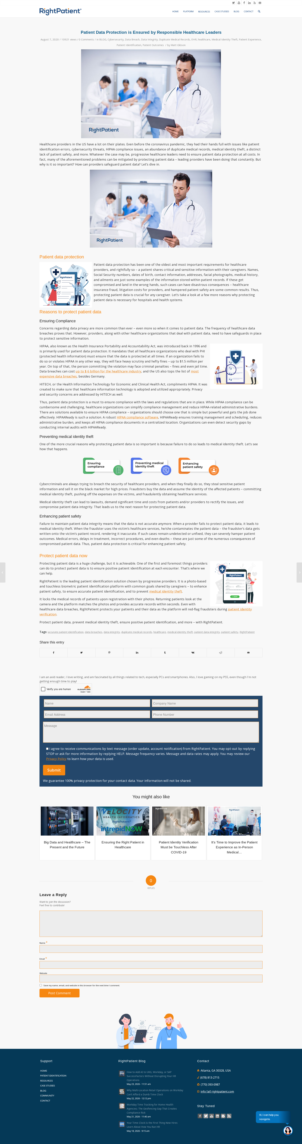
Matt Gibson (178, 45)
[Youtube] (238, 2)
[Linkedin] (249, 2)
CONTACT (45, 1100)
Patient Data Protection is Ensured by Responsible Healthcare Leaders (151, 32)
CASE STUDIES (47, 1085)
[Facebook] (244, 2)
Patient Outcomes (153, 45)
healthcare (204, 39)
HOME (43, 1070)
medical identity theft (180, 632)
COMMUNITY (47, 1095)
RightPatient (247, 632)
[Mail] (260, 2)
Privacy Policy (56, 759)
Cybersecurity (116, 39)
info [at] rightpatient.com (217, 1091)
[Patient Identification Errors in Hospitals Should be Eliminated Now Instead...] (2, 572)
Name (43, 942)
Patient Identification (129, 45)
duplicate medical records (136, 632)
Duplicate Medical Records (174, 39)
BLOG (102, 39)
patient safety (229, 632)
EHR (194, 39)
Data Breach (132, 39)
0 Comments (86, 39)
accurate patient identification (66, 632)
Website (43, 973)
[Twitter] (233, 2)
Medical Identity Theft (225, 39)
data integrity (112, 632)
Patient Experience (250, 39)
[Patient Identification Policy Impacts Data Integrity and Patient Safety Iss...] (299, 572)
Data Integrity (149, 39)
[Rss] (254, 2)
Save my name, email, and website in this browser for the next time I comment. (82, 985)
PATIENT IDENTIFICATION (53, 1075)
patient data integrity (207, 632)
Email (43, 958)
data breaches (93, 632)
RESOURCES (46, 1080)
